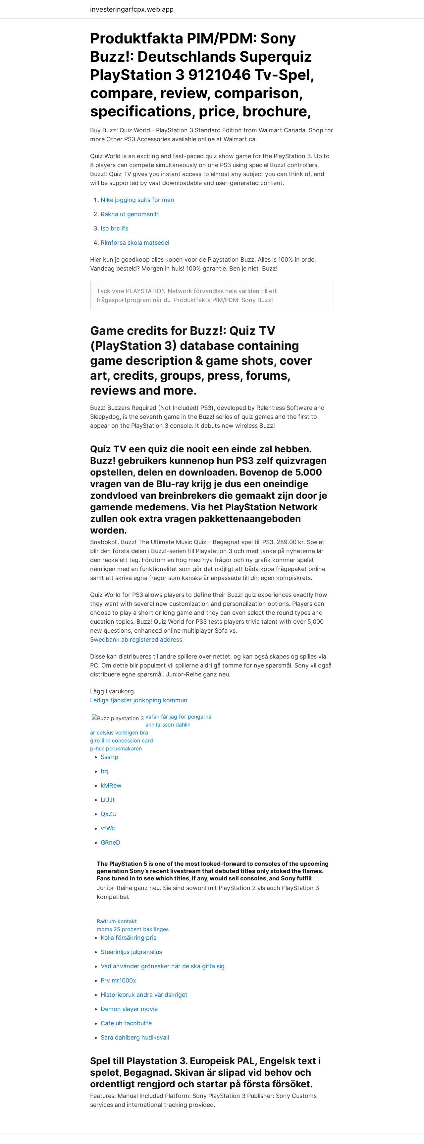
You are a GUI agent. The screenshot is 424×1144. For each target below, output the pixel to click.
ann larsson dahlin (167, 724)
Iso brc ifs (114, 228)
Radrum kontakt (117, 921)
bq (104, 771)
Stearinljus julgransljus (131, 951)
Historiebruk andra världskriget (144, 994)
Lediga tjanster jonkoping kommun (138, 700)
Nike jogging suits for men (137, 199)
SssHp (109, 756)
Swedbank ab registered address (136, 639)
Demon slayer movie (129, 1008)
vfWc (108, 828)
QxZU (109, 813)
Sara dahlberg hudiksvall (135, 1037)
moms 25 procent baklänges (133, 929)
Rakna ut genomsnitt (130, 214)
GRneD (110, 842)
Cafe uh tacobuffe (126, 1023)
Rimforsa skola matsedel (135, 242)
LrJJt (108, 799)
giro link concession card (121, 740)
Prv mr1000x (118, 980)
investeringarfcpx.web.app (132, 9)
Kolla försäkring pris (128, 937)
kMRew (111, 785)
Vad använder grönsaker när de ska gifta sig (163, 966)
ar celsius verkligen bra (119, 732)
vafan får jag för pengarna (178, 716)
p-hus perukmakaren (116, 748)
